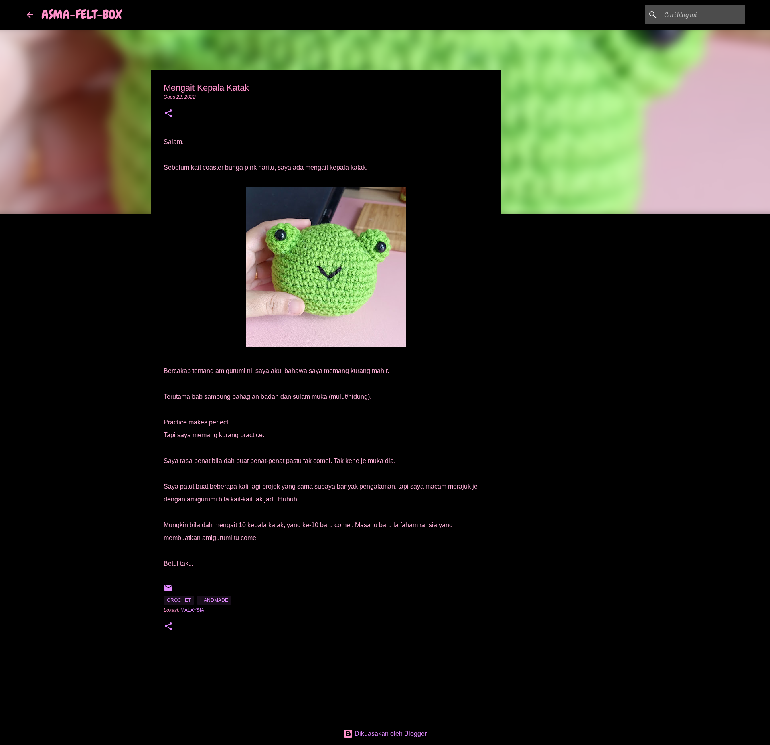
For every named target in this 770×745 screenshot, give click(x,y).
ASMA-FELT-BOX (81, 14)
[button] (168, 114)
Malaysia (192, 610)
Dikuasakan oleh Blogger (390, 733)
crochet (179, 600)
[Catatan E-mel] (168, 591)
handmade (214, 600)
